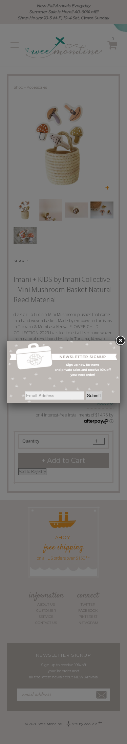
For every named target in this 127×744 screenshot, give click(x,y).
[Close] (120, 341)
